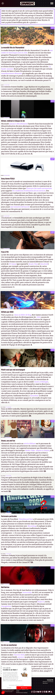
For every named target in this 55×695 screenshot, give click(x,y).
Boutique (45, 683)
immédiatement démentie (11, 73)
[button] (3, 692)
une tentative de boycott (20, 207)
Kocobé (2, 44)
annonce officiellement (18, 124)
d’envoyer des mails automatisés (39, 188)
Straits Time (33, 264)
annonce (20, 657)
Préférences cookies (21, 692)
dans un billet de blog (22, 315)
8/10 (45, 558)
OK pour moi (24, 687)
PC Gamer (12, 264)
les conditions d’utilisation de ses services (28, 191)
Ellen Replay (3, 407)
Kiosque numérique (48, 681)
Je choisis (9, 687)
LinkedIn (16, 409)
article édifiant (30, 444)
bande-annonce (30, 89)
